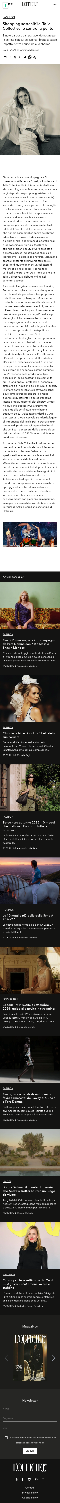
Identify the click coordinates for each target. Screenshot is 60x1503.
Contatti (29, 1487)
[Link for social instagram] (29, 1480)
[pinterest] (15, 58)
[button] (54, 537)
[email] (5, 58)
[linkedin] (20, 58)
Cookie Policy (30, 1497)
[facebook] (10, 58)
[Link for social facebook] (22, 1480)
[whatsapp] (29, 58)
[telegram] (34, 58)
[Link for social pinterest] (36, 1480)
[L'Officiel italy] (30, 4)
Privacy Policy (37, 1442)
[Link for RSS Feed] (43, 1479)
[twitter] (24, 58)
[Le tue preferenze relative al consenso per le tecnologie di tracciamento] (5, 5)
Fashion (9, 17)
